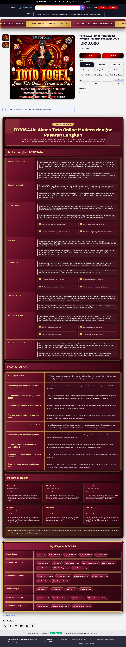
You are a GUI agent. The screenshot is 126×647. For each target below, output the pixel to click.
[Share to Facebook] (10, 626)
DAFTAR (113, 8)
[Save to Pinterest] (21, 626)
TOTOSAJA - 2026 (8, 615)
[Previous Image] (13, 69)
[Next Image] (71, 69)
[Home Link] (25, 8)
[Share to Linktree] (15, 626)
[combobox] (57, 8)
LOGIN (102, 8)
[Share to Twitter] (4, 626)
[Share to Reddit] (27, 626)
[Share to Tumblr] (32, 626)
